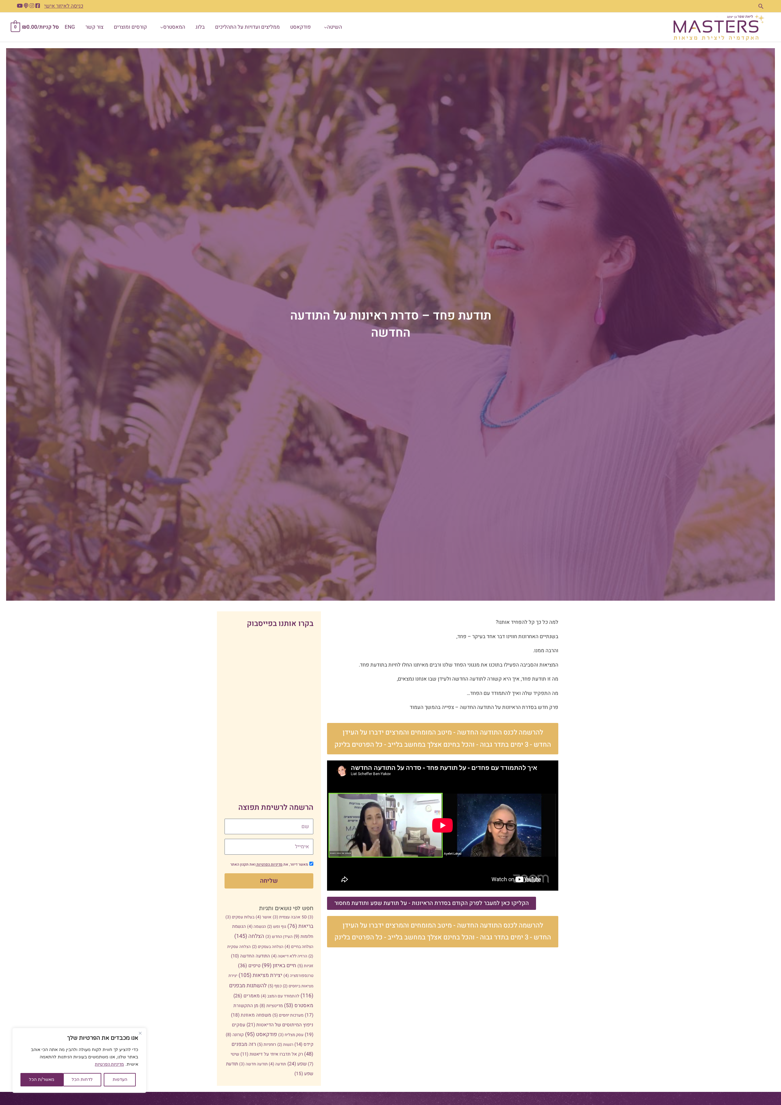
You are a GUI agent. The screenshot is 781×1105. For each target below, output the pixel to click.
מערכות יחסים (288, 1015)
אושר (264, 917)
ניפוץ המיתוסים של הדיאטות (280, 1024)
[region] (79, 1060)
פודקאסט (261, 1034)
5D (307, 917)
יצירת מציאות (260, 975)
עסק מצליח (291, 1035)
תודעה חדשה (253, 1064)
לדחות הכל (82, 1079)
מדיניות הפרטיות (109, 1064)
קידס (303, 1044)
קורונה (235, 1035)
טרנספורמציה (298, 976)
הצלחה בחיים (299, 947)
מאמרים (246, 996)
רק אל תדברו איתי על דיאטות (271, 1054)
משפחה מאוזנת (251, 1015)
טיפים (249, 965)
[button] (761, 6)
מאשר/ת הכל (41, 1079)
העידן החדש (279, 937)
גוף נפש (276, 926)
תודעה (277, 1064)
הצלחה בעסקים (267, 946)
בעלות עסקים (239, 917)
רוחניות (266, 1044)
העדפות (120, 1079)
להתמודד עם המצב (280, 996)
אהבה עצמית (287, 917)
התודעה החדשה (250, 956)
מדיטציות (271, 1006)
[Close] (140, 1033)
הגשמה (256, 927)
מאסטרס (298, 1005)
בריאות (300, 926)
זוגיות (305, 966)
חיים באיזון (279, 965)
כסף (275, 986)
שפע (297, 1063)
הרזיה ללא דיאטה (289, 956)
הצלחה (249, 936)
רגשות (285, 1044)
